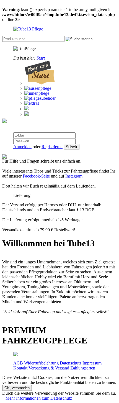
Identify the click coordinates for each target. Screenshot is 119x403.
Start (41, 58)
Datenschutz (70, 363)
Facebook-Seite (36, 176)
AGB (18, 363)
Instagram (73, 176)
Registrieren (52, 146)
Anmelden (22, 146)
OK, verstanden (17, 388)
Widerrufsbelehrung (41, 363)
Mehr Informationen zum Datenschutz (39, 398)
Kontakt (20, 368)
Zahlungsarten (82, 368)
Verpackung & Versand (49, 368)
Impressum (92, 363)
